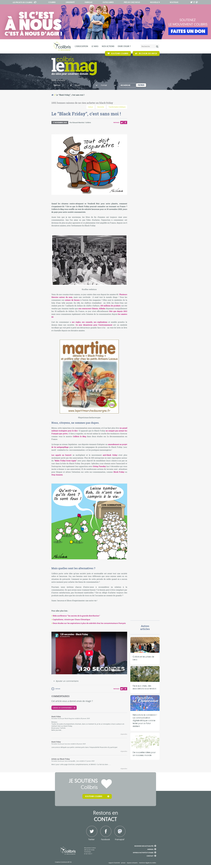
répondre (123, 734)
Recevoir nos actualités (143, 846)
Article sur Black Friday (60, 759)
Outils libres (108, 2)
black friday (56, 717)
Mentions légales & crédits (147, 863)
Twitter (122, 122)
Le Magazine (74, 66)
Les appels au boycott (61, 455)
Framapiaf (119, 839)
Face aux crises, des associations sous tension (144, 687)
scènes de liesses (72, 300)
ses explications (100, 322)
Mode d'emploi (58, 80)
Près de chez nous (132, 2)
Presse (123, 863)
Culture (90, 107)
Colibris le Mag (80, 436)
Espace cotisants (132, 863)
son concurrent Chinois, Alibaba (91, 308)
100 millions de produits (110, 305)
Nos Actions (108, 46)
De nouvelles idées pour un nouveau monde (144, 754)
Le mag (95, 46)
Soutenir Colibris (119, 53)
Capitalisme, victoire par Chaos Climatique (71, 619)
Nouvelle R (155, 2)
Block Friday (119, 472)
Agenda (150, 849)
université (70, 2)
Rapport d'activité (114, 863)
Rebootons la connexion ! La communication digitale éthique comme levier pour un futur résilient (145, 720)
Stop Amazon (57, 475)
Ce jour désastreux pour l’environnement (94, 325)
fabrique (88, 2)
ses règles (76, 322)
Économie (100, 107)
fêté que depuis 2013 (118, 311)
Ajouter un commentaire (67, 681)
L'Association (81, 46)
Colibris (22, 2)
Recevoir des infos (148, 53)
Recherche (125, 85)
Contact (150, 856)
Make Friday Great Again (65, 460)
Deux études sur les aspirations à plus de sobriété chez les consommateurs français (89, 623)
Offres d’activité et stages (143, 853)
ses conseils (87, 322)
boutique (174, 2)
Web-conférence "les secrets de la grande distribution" (76, 616)
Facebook (125, 122)
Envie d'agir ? (124, 46)
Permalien (54, 718)
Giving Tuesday (99, 466)
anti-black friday (110, 455)
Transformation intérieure (117, 107)
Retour (57, 689)
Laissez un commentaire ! (62, 707)
